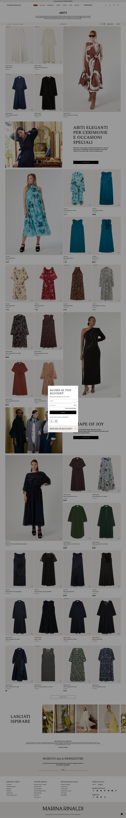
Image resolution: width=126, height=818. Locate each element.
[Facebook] (56, 421)
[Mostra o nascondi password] (75, 405)
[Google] (51, 421)
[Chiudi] (75, 388)
